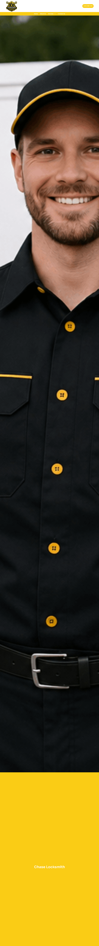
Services (51, 14)
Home (36, 14)
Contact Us (61, 14)
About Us (43, 14)
